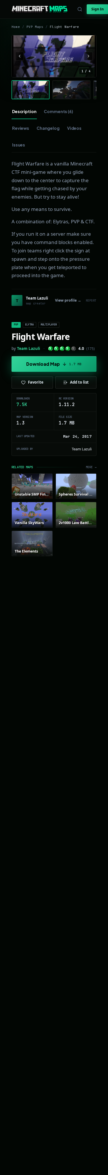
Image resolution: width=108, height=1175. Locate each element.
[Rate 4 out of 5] (67, 348)
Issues (18, 144)
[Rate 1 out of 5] (50, 348)
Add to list (79, 382)
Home (16, 27)
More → (91, 467)
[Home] (40, 9)
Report (91, 300)
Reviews (20, 128)
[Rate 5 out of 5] (73, 348)
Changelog (48, 128)
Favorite (35, 382)
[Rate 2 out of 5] (56, 348)
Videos (74, 128)
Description (24, 111)
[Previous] (19, 56)
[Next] (88, 56)
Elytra (29, 324)
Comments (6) (58, 111)
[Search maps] (80, 9)
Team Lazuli (28, 348)
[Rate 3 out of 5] (62, 348)
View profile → (68, 300)
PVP (16, 324)
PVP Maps (34, 27)
